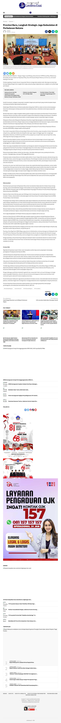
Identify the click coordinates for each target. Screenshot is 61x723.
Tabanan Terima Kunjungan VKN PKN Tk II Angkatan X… (24, 674)
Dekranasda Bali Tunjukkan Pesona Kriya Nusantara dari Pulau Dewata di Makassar (49, 339)
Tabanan (11, 672)
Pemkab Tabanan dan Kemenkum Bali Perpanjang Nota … (24, 685)
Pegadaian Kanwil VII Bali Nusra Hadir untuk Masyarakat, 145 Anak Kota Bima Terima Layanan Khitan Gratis (49, 322)
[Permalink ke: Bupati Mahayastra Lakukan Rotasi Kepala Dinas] (30, 644)
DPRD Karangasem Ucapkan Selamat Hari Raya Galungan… (23, 384)
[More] (13, 73)
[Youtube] (35, 410)
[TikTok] (33, 410)
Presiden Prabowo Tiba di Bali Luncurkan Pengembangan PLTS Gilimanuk (47, 94)
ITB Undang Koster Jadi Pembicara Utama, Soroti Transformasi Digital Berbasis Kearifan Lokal (30, 322)
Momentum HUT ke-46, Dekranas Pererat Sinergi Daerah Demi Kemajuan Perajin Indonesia (30, 339)
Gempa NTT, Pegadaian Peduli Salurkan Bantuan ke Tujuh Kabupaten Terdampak (10, 322)
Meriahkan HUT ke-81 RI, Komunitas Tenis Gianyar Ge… (22, 621)
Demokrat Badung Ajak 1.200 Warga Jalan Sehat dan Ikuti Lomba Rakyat (40, 16)
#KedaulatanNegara (8, 288)
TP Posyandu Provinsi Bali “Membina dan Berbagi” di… (22, 615)
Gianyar (11, 661)
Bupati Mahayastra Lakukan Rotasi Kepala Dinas (22, 662)
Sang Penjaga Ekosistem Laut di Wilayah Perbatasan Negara (15, 300)
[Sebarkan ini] (46, 31)
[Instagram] (30, 410)
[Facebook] (4, 73)
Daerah (14, 661)
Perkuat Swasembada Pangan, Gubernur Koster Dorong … (23, 609)
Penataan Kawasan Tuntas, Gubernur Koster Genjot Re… (23, 401)
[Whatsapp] (10, 73)
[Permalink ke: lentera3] (4, 31)
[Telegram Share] (53, 31)
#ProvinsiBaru (37, 288)
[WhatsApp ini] (56, 31)
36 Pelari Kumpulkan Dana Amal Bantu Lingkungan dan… (17, 599)
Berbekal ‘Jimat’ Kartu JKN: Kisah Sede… (18, 389)
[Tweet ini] (49, 31)
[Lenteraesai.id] (30, 12)
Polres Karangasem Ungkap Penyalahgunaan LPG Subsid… (23, 395)
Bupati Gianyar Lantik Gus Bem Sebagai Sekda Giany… (23, 668)
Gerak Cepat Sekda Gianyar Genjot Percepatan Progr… (24, 679)
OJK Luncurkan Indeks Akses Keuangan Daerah (47, 299)
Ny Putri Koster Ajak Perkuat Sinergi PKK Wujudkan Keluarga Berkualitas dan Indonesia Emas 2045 (11, 340)
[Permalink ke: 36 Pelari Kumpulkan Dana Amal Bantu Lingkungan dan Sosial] (30, 582)
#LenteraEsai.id (18, 288)
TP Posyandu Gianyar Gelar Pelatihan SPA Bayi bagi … (22, 603)
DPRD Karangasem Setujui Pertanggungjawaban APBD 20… (18, 380)
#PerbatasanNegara (27, 288)
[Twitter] (7, 73)
